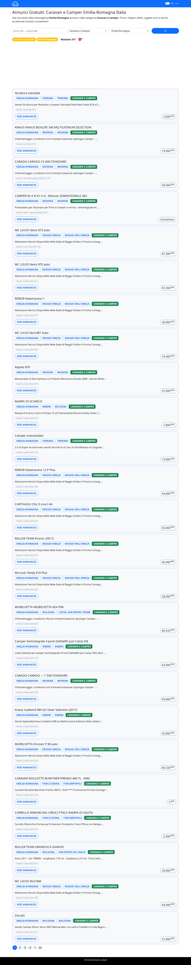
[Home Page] (15, 4)
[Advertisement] (95, 65)
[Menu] (177, 3)
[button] (165, 31)
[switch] (167, 3)
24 (40, 947)
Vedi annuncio (26, 116)
